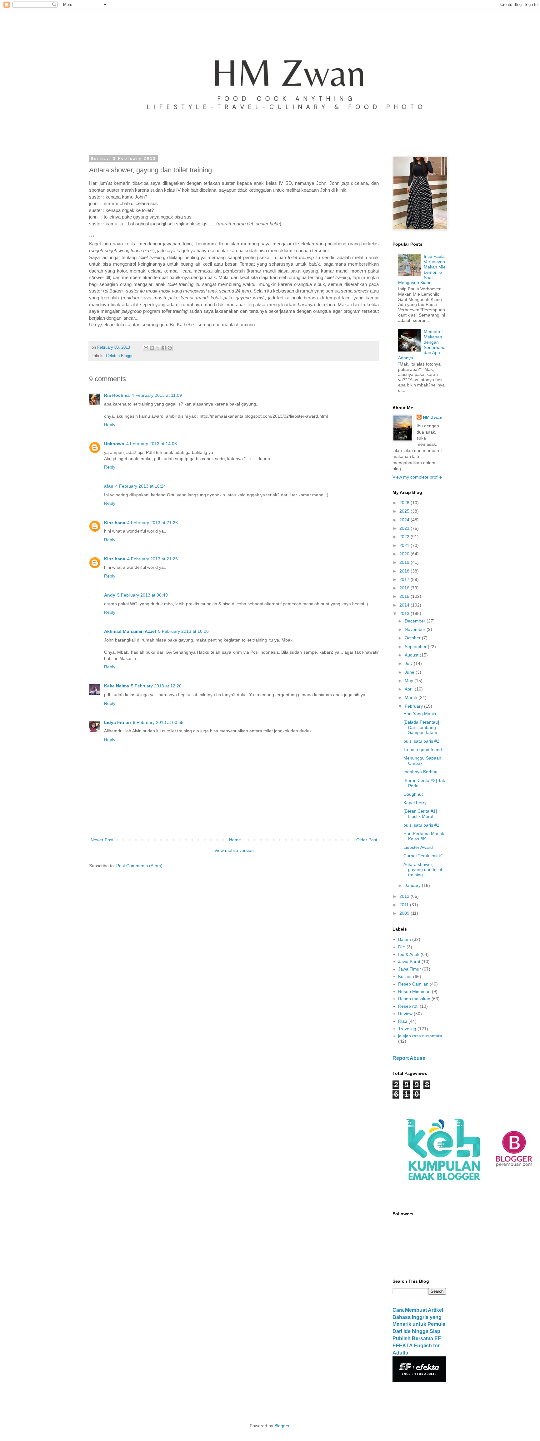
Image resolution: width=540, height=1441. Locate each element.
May (409, 680)
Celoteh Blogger (120, 356)
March (411, 697)
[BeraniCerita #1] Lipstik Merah (420, 814)
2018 (405, 570)
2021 (405, 545)
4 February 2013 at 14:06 (151, 443)
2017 (405, 579)
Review (405, 1013)
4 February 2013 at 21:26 (152, 522)
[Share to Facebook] (164, 348)
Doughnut (413, 794)
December (416, 620)
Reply (109, 424)
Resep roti (408, 1006)
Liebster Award (418, 847)
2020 (405, 553)
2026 (405, 502)
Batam (404, 939)
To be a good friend (422, 749)
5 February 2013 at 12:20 (156, 685)
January (413, 885)
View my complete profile (417, 477)
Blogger (281, 1425)
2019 (405, 562)
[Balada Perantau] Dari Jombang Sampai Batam (421, 727)
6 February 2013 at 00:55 (158, 722)
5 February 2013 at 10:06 (183, 631)
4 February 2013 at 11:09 (157, 395)
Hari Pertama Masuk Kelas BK (423, 836)
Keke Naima (116, 685)
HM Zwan (432, 417)
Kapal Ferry (415, 802)
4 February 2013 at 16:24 (140, 486)
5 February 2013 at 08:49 (142, 595)
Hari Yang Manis (419, 713)
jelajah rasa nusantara (420, 1035)
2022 (405, 536)
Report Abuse (408, 1058)
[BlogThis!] (152, 348)
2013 (405, 613)
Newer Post (102, 839)
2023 (405, 528)
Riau (402, 1021)
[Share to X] (158, 348)
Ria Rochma (117, 395)
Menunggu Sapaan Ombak (422, 760)
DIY (401, 946)
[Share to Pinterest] (170, 348)
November (416, 629)
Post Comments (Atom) (139, 865)
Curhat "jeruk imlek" (422, 855)
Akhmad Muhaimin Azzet (130, 631)
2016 (405, 587)
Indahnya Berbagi (420, 771)
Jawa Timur (409, 968)
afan (108, 486)
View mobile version (234, 850)
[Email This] (146, 348)
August (412, 654)
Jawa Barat (409, 961)
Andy (109, 595)
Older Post (366, 839)
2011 (404, 904)
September (416, 646)
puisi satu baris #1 (421, 825)
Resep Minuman (414, 991)
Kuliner (405, 976)
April (410, 688)
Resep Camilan (413, 983)
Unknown (114, 443)
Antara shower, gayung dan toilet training (422, 870)
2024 (405, 519)
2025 (405, 511)
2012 (405, 896)
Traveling (407, 1028)
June (410, 672)
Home (235, 839)
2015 (405, 596)
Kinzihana (114, 522)
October (413, 637)
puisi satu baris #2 (421, 741)
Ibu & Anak (408, 954)
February (414, 706)
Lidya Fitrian (117, 722)
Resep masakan (414, 998)
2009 (405, 913)
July (409, 663)
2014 (405, 604)
